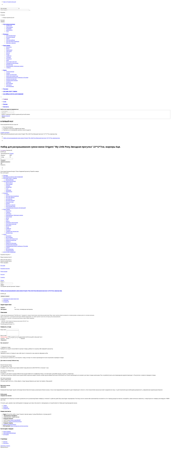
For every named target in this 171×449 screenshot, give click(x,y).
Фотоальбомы (10, 86)
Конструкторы (9, 202)
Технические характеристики (11, 299)
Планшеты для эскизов (12, 63)
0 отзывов (3, 150)
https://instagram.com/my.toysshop (19, 426)
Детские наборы (10, 40)
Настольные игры (11, 35)
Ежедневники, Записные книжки (14, 66)
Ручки (7, 54)
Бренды (5, 441)
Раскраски (9, 58)
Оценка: (3, 338)
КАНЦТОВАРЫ (7, 431)
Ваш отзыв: (4, 335)
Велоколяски (9, 182)
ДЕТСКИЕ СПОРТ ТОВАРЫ (10, 178)
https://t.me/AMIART (15, 420)
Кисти (7, 48)
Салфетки (8, 56)
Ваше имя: (3, 329)
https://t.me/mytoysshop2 (15, 421)
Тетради (8, 57)
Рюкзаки (5, 175)
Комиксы (8, 82)
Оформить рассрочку (5, 161)
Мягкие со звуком (11, 43)
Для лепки (9, 51)
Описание (5, 300)
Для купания (9, 27)
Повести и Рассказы (11, 74)
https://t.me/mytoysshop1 (9, 424)
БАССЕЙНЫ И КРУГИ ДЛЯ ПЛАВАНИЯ (13, 177)
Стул (7, 31)
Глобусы (8, 67)
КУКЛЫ (8, 203)
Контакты (5, 443)
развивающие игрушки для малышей (16, 208)
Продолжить (3, 340)
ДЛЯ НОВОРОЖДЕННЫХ (9, 181)
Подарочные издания (12, 80)
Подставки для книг (11, 61)
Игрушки (5, 193)
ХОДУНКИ (8, 28)
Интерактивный (10, 37)
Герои (7, 38)
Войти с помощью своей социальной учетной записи (16, 114)
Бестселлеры (9, 83)
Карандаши (9, 50)
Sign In (5, 2)
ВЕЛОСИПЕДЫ (9, 180)
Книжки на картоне (11, 79)
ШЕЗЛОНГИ (9, 30)
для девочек (9, 199)
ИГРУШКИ (6, 434)
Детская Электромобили (12, 41)
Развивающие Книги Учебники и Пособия (17, 77)
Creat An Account (11, 2)
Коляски (8, 185)
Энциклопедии (10, 71)
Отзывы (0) (6, 301)
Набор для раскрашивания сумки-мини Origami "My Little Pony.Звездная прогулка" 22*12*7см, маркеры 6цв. (31, 138)
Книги (4, 234)
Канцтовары (6, 209)
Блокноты (8, 47)
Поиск (2, 284)
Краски (8, 53)
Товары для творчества (12, 231)
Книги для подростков (12, 76)
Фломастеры (9, 64)
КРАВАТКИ (9, 25)
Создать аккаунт (5, 132)
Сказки (8, 73)
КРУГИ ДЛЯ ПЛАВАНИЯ (9, 252)
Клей (7, 60)
